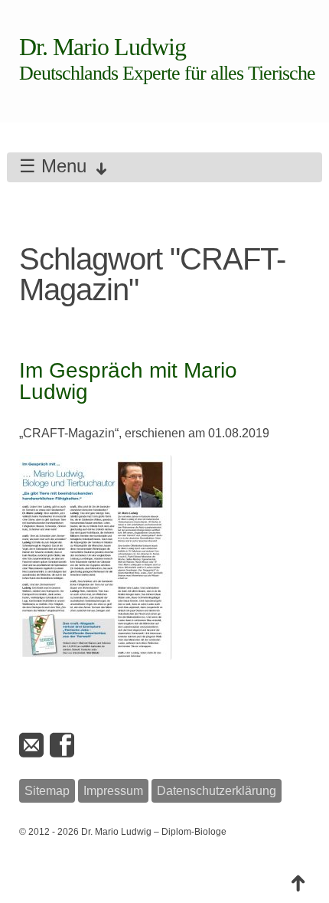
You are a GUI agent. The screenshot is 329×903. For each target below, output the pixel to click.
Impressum (113, 790)
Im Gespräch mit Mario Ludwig (128, 381)
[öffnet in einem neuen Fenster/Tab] (64, 745)
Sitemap (47, 790)
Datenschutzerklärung (216, 790)
